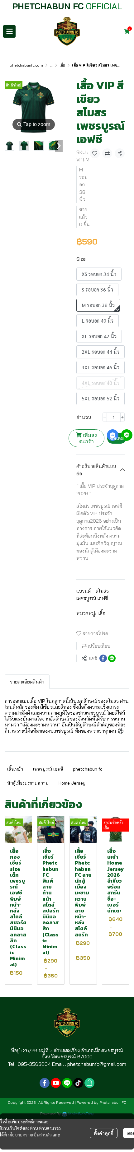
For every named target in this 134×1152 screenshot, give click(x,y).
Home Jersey (72, 783)
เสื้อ (62, 65)
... (51, 65)
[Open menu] (9, 31)
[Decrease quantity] (105, 417)
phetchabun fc (88, 769)
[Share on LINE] (112, 658)
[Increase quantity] (122, 417)
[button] (118, 31)
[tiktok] (78, 1083)
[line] (67, 1083)
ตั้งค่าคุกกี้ (103, 1133)
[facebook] (45, 1083)
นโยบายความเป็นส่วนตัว (30, 1134)
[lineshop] (89, 1083)
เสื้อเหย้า (15, 769)
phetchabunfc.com (26, 65)
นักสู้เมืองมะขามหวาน (28, 783)
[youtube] (56, 1083)
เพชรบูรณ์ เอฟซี (48, 769)
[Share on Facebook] (103, 658)
